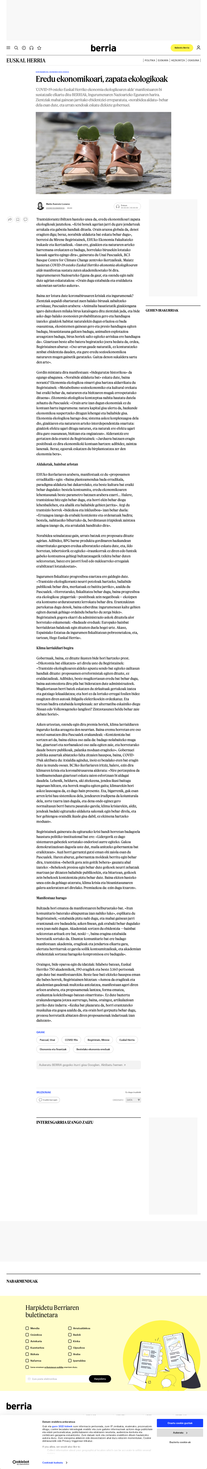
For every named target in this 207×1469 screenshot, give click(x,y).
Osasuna (193, 60)
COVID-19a (71, 1039)
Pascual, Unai (47, 1039)
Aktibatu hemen (112, 1065)
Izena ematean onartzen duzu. (53, 1367)
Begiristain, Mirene (98, 1039)
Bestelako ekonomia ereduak (93, 1049)
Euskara (163, 60)
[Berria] (19, 1408)
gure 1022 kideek (62, 1426)
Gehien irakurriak (162, 310)
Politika (150, 60)
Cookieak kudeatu (52, 1462)
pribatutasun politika (53, 1367)
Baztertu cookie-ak (180, 1442)
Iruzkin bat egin (50, 1100)
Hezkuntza (178, 60)
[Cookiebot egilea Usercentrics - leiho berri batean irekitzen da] (21, 1462)
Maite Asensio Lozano (58, 204)
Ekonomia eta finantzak (53, 1049)
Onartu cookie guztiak (180, 1423)
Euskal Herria (127, 1039)
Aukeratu (178, 1432)
